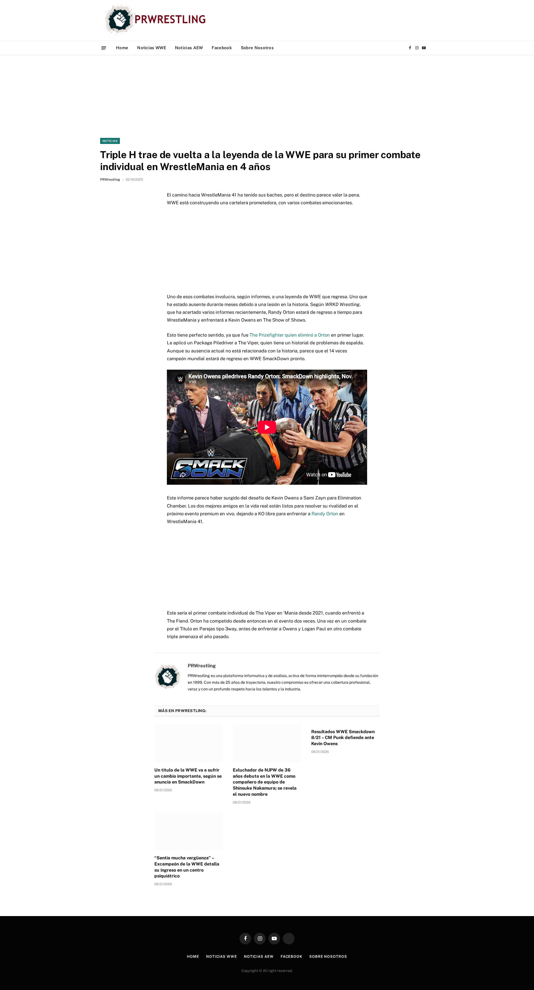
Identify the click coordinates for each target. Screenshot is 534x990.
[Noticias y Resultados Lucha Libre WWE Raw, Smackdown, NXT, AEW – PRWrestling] (156, 20)
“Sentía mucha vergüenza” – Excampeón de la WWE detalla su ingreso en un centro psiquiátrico (186, 867)
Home (122, 47)
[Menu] (104, 48)
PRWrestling (110, 179)
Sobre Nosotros (257, 47)
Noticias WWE (151, 47)
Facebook (222, 47)
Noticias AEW (189, 47)
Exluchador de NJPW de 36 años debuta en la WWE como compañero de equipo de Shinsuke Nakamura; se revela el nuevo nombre (264, 782)
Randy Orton (325, 513)
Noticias (110, 141)
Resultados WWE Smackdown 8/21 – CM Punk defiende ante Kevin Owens (343, 738)
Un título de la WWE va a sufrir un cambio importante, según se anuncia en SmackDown (188, 776)
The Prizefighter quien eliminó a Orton (289, 335)
